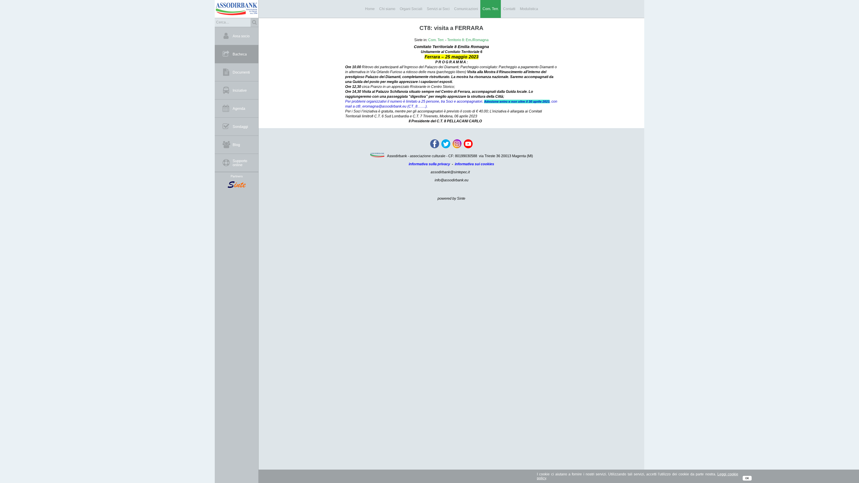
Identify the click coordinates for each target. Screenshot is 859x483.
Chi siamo (387, 9)
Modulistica (529, 9)
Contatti (509, 9)
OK (747, 478)
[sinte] (236, 185)
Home (370, 9)
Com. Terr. (491, 9)
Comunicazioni (466, 9)
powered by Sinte (451, 198)
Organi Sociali (411, 9)
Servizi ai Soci (438, 9)
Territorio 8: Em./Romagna (468, 40)
